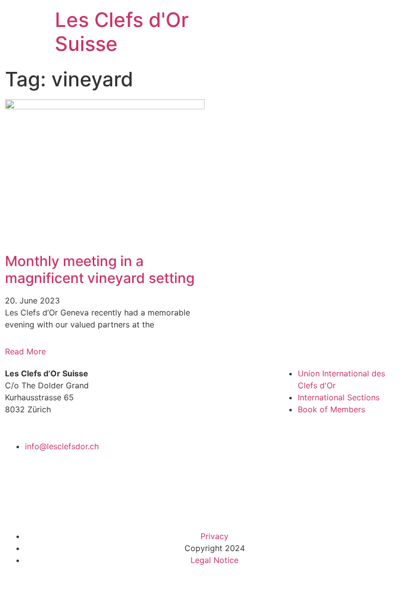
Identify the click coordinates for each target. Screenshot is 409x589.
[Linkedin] (181, 504)
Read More (25, 351)
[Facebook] (153, 504)
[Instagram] (208, 504)
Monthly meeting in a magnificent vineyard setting (100, 270)
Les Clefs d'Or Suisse (122, 31)
